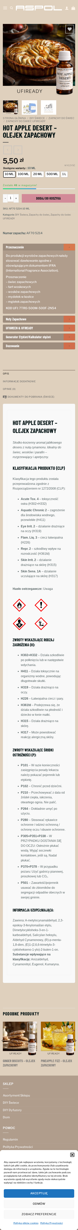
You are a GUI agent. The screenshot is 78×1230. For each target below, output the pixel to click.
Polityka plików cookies (25, 1223)
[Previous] (9, 60)
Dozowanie (12, 346)
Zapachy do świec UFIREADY (25, 121)
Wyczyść (69, 165)
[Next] (69, 60)
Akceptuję (39, 1193)
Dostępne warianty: (14, 168)
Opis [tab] (6, 373)
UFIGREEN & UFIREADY (19, 328)
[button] (72, 1155)
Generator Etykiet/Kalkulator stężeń (28, 337)
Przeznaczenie (15, 247)
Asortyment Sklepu (16, 1095)
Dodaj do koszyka (48, 198)
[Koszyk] (73, 8)
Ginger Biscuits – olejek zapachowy (19, 1063)
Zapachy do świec (61, 118)
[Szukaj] (11, 8)
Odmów (39, 1204)
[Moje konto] (67, 8)
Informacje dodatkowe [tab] (19, 381)
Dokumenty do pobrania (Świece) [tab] (31, 396)
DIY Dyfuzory (12, 1110)
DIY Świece (37, 118)
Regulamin (10, 1139)
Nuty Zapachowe (16, 319)
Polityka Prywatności (51, 1223)
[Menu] (5, 8)
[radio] (9, 174)
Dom (6, 1117)
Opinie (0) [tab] (9, 389)
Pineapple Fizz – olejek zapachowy (56, 1063)
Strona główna (14, 118)
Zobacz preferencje (39, 1214)
